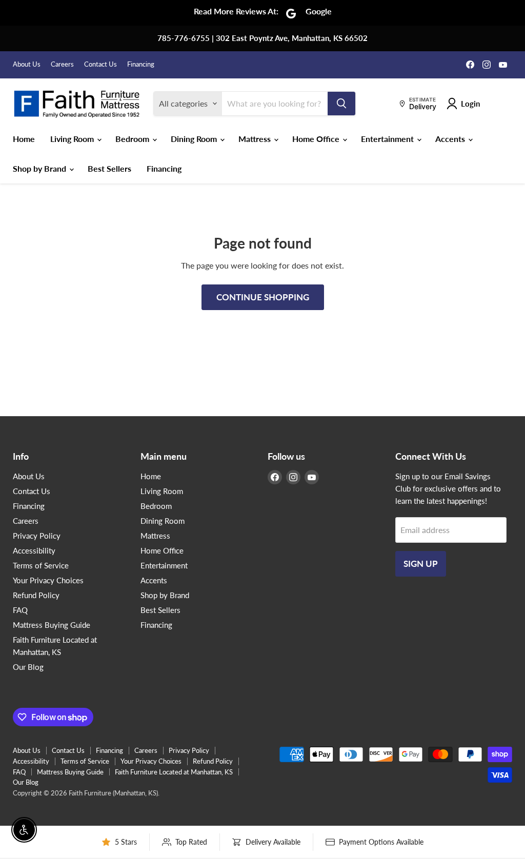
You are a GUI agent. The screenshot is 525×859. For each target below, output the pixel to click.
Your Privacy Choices (48, 580)
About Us (27, 64)
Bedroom (133, 139)
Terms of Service (41, 565)
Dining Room (195, 139)
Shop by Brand (40, 168)
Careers (62, 64)
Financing (140, 64)
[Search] (341, 103)
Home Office (316, 139)
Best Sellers (109, 168)
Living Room (73, 139)
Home (24, 139)
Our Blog (28, 666)
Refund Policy (36, 595)
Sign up (420, 563)
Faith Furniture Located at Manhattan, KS (174, 772)
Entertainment (388, 139)
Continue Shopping (262, 297)
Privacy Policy (36, 535)
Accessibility (34, 550)
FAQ (20, 610)
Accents (451, 139)
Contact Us (100, 64)
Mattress (255, 139)
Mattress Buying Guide (51, 624)
